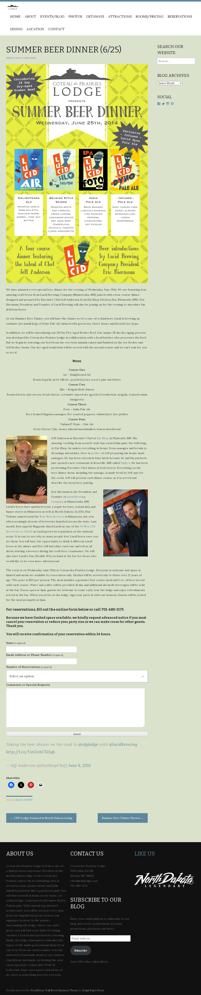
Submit (77, 734)
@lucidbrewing (123, 744)
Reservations (180, 16)
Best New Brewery (52, 516)
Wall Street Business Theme (61, 990)
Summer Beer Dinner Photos (122, 818)
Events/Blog (52, 16)
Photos (75, 16)
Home (15, 16)
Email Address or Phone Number (34, 655)
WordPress (37, 990)
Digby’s (125, 463)
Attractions (120, 16)
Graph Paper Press (93, 990)
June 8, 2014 (79, 765)
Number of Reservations (29, 667)
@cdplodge (88, 744)
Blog (19, 800)
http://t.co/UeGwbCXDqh (30, 752)
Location (35, 29)
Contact (56, 29)
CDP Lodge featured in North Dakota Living (41, 818)
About (30, 16)
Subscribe (80, 950)
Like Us (144, 853)
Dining (16, 29)
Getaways (95, 16)
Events (27, 800)
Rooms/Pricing (150, 16)
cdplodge (29, 58)
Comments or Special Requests (28, 685)
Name (16, 643)
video (96, 453)
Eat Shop (103, 438)
